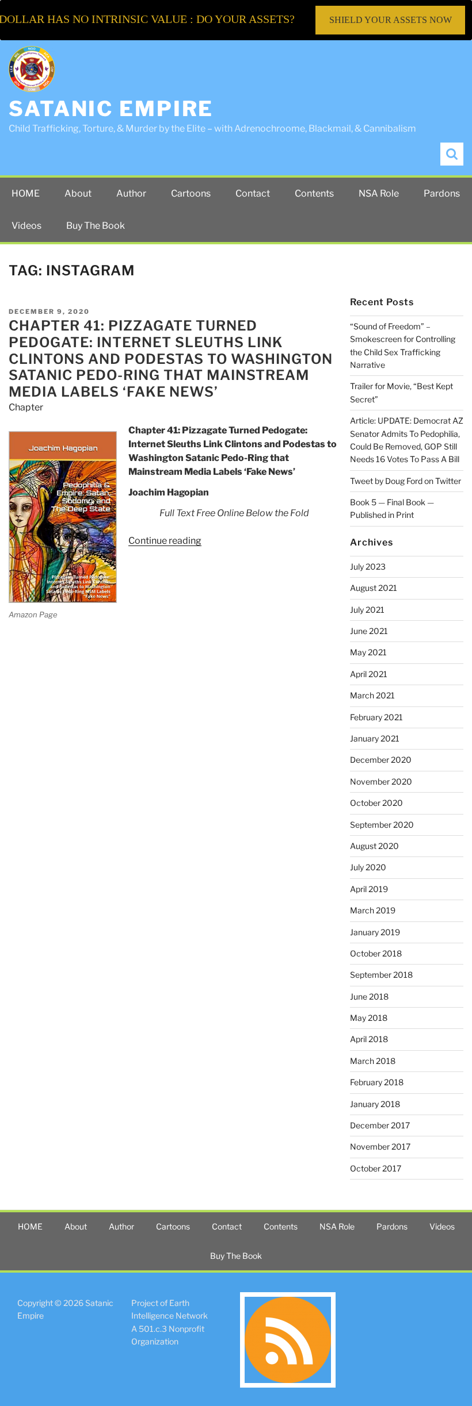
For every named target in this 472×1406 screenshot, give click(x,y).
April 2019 (369, 889)
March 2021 (372, 695)
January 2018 (375, 1104)
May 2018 (368, 1018)
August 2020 (374, 846)
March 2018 (372, 1061)
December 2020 (381, 760)
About (78, 193)
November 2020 (381, 781)
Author (131, 193)
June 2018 (369, 996)
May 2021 (368, 652)
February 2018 (377, 1082)
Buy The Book (95, 225)
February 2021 (376, 717)
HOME (26, 193)
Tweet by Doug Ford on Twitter (405, 481)
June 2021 (369, 631)
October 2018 (376, 953)
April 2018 (369, 1039)
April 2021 (368, 674)
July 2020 (368, 867)
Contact (252, 193)
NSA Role (379, 193)
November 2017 (380, 1146)
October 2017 (375, 1168)
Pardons (442, 193)
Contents (314, 193)
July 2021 (367, 609)
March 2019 (372, 910)
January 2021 (374, 738)
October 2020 (376, 803)
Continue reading (164, 540)
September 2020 (382, 824)
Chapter (26, 407)
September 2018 (381, 974)
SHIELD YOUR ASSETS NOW (390, 20)
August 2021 (373, 588)
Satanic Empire (111, 108)
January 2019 (375, 932)
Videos (26, 225)
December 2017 (380, 1125)
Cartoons (191, 193)
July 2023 (368, 566)
